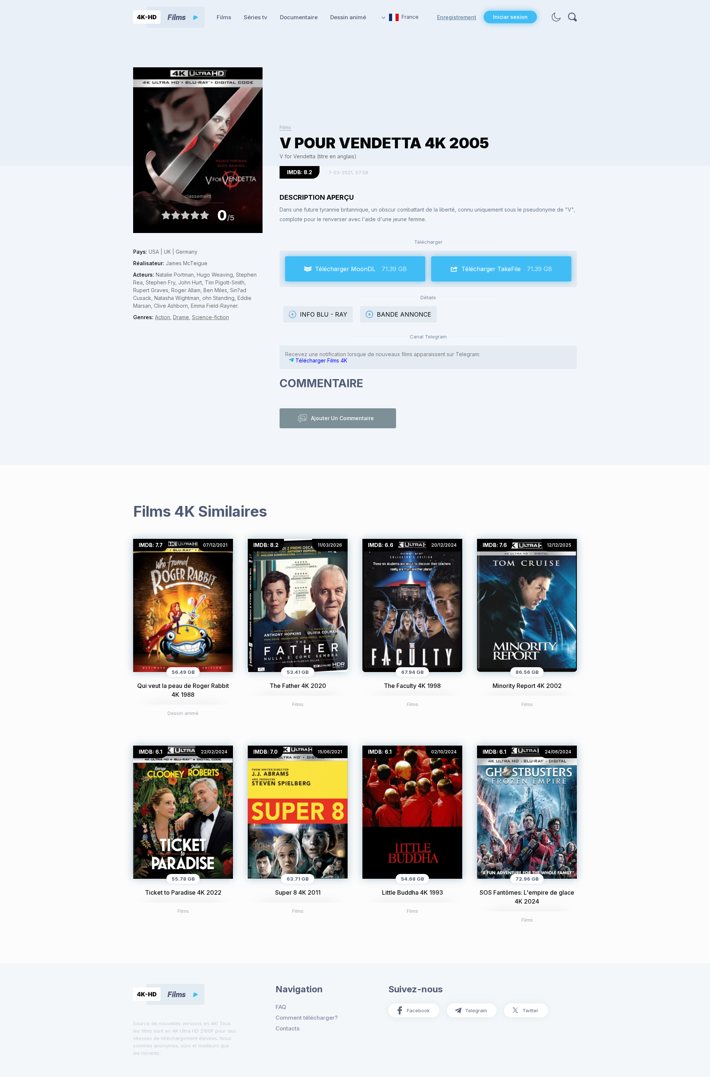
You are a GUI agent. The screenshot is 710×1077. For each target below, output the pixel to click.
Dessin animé (348, 17)
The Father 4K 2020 (298, 685)
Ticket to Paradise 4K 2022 (183, 892)
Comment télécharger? (306, 1017)
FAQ (280, 1006)
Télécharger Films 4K (320, 360)
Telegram (476, 1010)
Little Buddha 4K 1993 (412, 892)
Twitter (530, 1010)
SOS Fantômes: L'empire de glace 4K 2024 (527, 897)
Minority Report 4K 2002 (527, 685)
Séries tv (255, 17)
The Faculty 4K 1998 (412, 685)
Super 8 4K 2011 (298, 892)
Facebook (418, 1010)
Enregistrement (456, 17)
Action (162, 317)
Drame (181, 317)
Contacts (287, 1028)
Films (224, 17)
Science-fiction (210, 317)
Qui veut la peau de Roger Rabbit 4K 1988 (183, 690)
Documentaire (299, 17)
